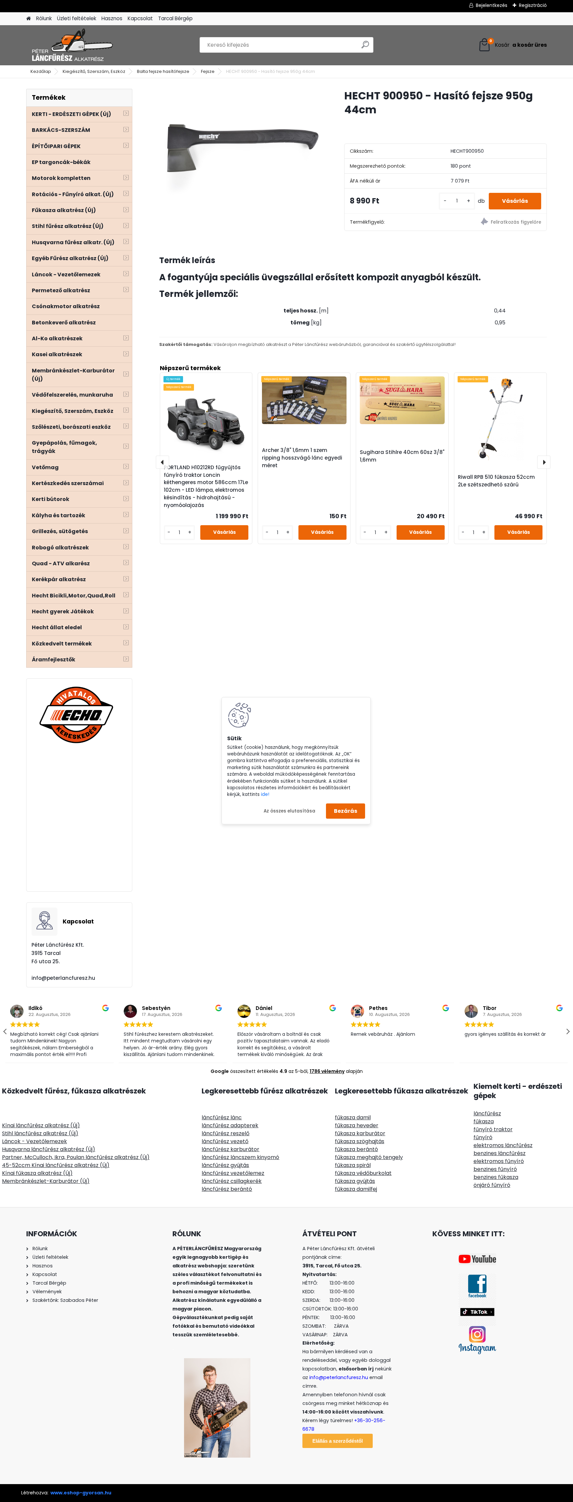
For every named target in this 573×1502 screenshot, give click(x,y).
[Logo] (71, 45)
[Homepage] (28, 18)
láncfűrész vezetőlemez (233, 1173)
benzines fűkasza (496, 1177)
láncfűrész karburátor (230, 1149)
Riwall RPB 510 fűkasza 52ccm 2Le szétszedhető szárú (496, 480)
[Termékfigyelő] (496, 222)
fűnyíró (483, 1137)
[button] (568, 1031)
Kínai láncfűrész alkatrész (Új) (41, 1125)
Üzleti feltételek (76, 18)
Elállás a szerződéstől (337, 1441)
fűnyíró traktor (493, 1129)
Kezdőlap (41, 71)
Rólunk (44, 18)
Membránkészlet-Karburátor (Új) (46, 1181)
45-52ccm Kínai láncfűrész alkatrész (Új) (55, 1165)
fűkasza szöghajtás (359, 1141)
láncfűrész (487, 1113)
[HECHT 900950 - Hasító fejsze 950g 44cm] (241, 147)
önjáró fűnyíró (492, 1185)
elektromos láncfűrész (503, 1145)
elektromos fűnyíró (499, 1161)
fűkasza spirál (353, 1165)
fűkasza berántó (356, 1149)
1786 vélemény (327, 1071)
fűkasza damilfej (356, 1189)
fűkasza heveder (356, 1125)
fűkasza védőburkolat (363, 1173)
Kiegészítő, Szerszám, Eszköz (94, 71)
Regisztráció (533, 5)
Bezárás (345, 811)
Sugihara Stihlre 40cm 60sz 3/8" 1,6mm (402, 456)
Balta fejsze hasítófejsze (163, 71)
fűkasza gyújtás (355, 1181)
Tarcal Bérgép (175, 18)
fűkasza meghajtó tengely (369, 1157)
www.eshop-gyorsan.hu (80, 1492)
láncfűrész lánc (222, 1117)
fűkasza (484, 1121)
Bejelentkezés (491, 5)
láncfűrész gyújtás (225, 1165)
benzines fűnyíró (495, 1169)
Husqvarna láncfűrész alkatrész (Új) (48, 1149)
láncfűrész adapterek (230, 1125)
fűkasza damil (353, 1117)
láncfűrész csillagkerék (232, 1181)
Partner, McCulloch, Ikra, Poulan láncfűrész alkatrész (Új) (76, 1157)
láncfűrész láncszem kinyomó (240, 1157)
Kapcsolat (140, 18)
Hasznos (111, 18)
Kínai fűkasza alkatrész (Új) (37, 1173)
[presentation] (162, 462)
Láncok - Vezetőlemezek (34, 1141)
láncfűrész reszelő (225, 1133)
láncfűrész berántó (227, 1189)
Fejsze (208, 71)
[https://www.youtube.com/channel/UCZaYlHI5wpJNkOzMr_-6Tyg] (477, 1257)
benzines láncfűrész (500, 1153)
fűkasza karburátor (360, 1133)
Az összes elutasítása (289, 810)
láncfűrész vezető (225, 1141)
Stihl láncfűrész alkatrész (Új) (40, 1133)
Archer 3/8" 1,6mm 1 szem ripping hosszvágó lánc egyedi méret (302, 458)
